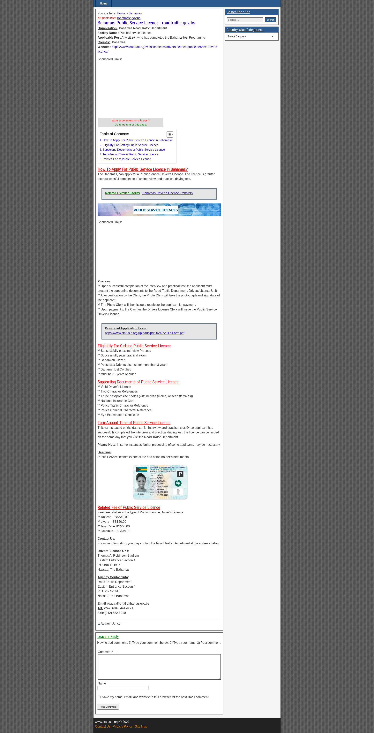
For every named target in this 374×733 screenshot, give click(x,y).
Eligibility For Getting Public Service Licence (130, 145)
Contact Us (102, 726)
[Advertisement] (131, 89)
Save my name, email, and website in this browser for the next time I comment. (155, 697)
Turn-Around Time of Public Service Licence (130, 154)
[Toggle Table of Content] (168, 134)
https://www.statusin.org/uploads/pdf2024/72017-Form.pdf (144, 333)
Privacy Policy (122, 726)
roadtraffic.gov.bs (128, 18)
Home (103, 3)
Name (102, 683)
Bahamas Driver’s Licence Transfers (167, 193)
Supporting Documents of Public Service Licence (134, 149)
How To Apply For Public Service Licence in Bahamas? (137, 140)
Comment (105, 651)
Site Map (141, 726)
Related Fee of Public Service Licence (127, 159)
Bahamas (135, 13)
